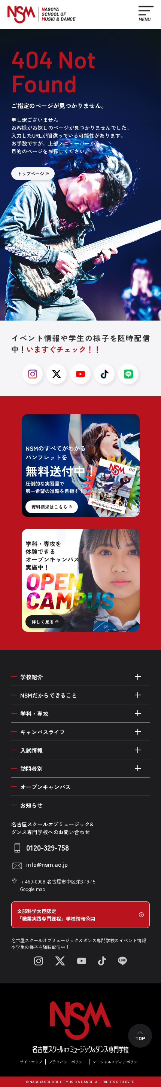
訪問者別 (31, 768)
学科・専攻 (34, 713)
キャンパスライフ (42, 732)
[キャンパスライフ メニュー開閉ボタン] (138, 732)
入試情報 (31, 750)
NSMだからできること (48, 695)
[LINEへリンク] (122, 960)
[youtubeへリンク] (80, 374)
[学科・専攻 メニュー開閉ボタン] (138, 713)
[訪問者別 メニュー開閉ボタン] (138, 768)
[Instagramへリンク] (38, 960)
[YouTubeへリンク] (81, 960)
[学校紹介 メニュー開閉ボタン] (138, 677)
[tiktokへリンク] (104, 374)
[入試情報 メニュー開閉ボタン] (138, 750)
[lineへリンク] (128, 374)
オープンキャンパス (45, 787)
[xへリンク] (56, 374)
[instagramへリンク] (32, 374)
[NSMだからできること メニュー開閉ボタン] (138, 695)
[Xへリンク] (60, 960)
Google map (32, 888)
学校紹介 (31, 677)
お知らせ (31, 805)
